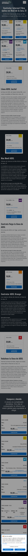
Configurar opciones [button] (14, 546)
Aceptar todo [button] (20, 549)
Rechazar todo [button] (8, 549)
